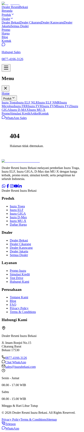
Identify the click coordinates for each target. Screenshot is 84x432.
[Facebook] (8, 187)
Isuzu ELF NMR (49, 102)
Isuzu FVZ (64, 106)
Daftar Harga (18, 224)
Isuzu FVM (49, 106)
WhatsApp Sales (16, 118)
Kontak (44, 113)
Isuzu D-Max (18, 217)
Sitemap (51, 419)
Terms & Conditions (23, 312)
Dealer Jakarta (19, 251)
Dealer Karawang (52, 22)
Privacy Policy (19, 308)
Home (6, 93)
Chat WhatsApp (15, 362)
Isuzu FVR (35, 106)
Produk (7, 98)
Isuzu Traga (9, 102)
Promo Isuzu (18, 270)
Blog (13, 301)
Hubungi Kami (19, 281)
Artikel (34, 113)
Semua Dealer (20, 26)
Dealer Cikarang (30, 22)
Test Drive (16, 278)
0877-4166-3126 (16, 357)
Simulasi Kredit (20, 113)
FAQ (13, 304)
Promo (6, 113)
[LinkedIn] (20, 187)
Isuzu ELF (16, 210)
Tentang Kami (19, 297)
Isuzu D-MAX (19, 110)
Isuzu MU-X (37, 110)
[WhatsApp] (4, 187)
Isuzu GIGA (18, 213)
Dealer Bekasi (11, 22)
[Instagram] (12, 187)
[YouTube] (16, 187)
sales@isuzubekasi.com (20, 366)
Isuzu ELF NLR (27, 102)
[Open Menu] (6, 68)
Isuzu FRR (21, 106)
